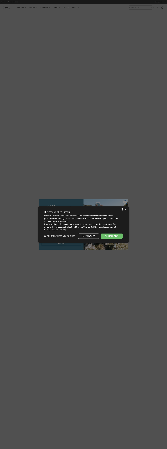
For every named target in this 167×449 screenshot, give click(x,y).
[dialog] (83, 224)
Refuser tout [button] (88, 236)
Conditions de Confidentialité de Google (88, 227)
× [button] (125, 209)
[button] (59, 236)
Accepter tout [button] (111, 236)
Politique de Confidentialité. (55, 230)
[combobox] (122, 209)
